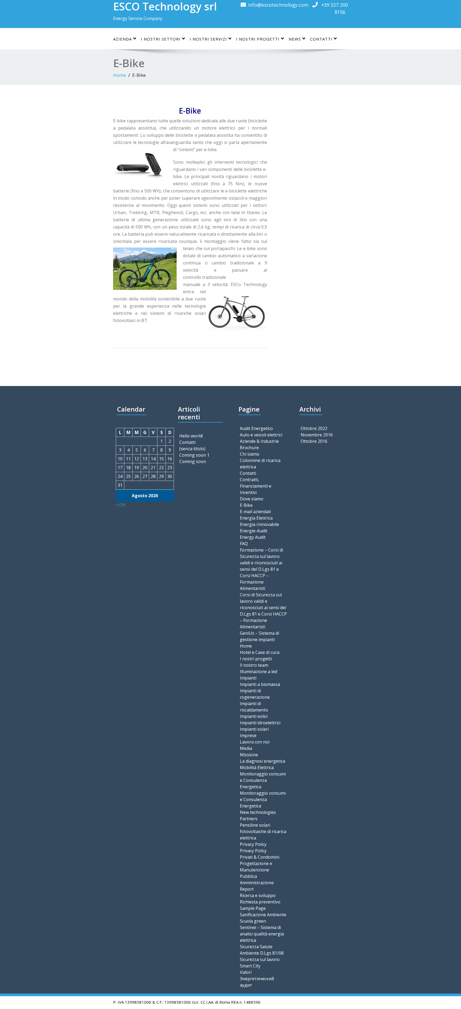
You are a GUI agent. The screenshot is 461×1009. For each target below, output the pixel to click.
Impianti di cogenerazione (255, 694)
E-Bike (246, 505)
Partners (248, 819)
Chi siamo (249, 454)
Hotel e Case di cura (259, 652)
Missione (249, 755)
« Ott (120, 505)
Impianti (248, 678)
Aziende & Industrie (259, 441)
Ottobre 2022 (314, 428)
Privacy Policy (253, 844)
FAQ (244, 543)
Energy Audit (252, 537)
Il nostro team (254, 665)
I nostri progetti (256, 659)
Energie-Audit (253, 531)
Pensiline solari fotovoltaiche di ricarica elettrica (263, 831)
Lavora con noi (254, 742)
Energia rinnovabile (259, 524)
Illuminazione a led (258, 671)
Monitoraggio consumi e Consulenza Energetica (263, 780)
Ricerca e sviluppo (258, 895)
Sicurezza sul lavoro (260, 959)
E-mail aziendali (255, 511)
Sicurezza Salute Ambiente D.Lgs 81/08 (262, 950)
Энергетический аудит (257, 982)
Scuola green (253, 921)
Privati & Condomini (259, 857)
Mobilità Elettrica (257, 767)
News (295, 39)
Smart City (250, 966)
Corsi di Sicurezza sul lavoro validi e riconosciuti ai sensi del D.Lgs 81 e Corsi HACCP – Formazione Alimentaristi (263, 611)
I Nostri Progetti (258, 39)
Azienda (122, 39)
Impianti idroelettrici (260, 723)
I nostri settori (161, 39)
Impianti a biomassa (260, 684)
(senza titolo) (192, 449)
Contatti (321, 39)
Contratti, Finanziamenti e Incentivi (255, 486)
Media (246, 748)
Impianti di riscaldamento (254, 707)
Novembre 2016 (317, 435)
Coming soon (192, 461)
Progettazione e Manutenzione (256, 867)
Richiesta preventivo (260, 902)
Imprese (248, 735)
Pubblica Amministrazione (257, 879)
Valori (246, 972)
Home (119, 75)
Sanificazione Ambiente (263, 915)
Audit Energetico (256, 428)
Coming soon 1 (194, 455)
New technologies (258, 812)
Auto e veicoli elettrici (261, 435)
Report (247, 889)
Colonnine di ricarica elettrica (260, 463)
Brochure (249, 448)
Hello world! (191, 436)
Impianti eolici (254, 716)
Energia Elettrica (256, 518)
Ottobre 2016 (314, 441)
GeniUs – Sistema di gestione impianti (259, 636)
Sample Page (253, 908)
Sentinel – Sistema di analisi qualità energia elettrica (262, 933)
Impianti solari (254, 729)
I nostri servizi (208, 39)
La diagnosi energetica (262, 761)
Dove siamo (251, 499)
